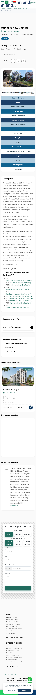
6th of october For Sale (13, 624)
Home (3, 9)
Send (18, 588)
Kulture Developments (12, 655)
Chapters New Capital (11, 390)
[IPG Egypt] (27, 2)
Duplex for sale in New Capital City (21, 285)
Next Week (27, 534)
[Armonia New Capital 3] (3, 92)
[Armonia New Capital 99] (16, 92)
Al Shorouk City (10, 633)
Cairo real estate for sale (13, 631)
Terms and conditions (23, 680)
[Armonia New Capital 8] (14, 92)
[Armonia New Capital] (19, 92)
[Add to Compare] (23, 61)
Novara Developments (12, 646)
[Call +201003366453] (4, 2)
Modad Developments (12, 653)
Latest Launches (23, 683)
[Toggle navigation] (2, 2)
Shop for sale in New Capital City (20, 301)
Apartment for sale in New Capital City (19, 280)
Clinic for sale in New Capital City (21, 303)
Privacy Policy (11, 690)
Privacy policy (11, 683)
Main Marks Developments (14, 657)
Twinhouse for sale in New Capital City (19, 289)
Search (13, 678)
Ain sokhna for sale (11, 626)
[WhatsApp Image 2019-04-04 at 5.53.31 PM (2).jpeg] (22, 92)
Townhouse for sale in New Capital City (19, 294)
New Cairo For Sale (11, 617)
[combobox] (8, 568)
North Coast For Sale (12, 619)
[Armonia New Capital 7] (11, 92)
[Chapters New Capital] (31, 407)
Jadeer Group (27, 369)
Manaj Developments (12, 659)
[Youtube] (15, 675)
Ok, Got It (25, 690)
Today (9, 534)
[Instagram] (8, 675)
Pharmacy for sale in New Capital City (18, 307)
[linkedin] (11, 675)
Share (5, 61)
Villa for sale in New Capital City (20, 283)
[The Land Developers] (5, 469)
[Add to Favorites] (13, 61)
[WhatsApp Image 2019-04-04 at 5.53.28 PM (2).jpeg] (27, 92)
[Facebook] (5, 675)
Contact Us (10, 680)
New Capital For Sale (20, 9)
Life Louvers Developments (14, 648)
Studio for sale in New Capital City (21, 298)
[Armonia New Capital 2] (6, 92)
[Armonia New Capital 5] (9, 92)
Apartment (12, 327)
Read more (14, 506)
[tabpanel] (18, 388)
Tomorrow (18, 534)
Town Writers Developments (14, 662)
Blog (19, 678)
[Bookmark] (18, 61)
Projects (9, 9)
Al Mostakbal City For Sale (14, 628)
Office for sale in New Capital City (21, 296)
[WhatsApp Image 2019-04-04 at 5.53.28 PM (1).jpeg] (24, 92)
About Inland (27, 678)
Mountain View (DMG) (12, 650)
